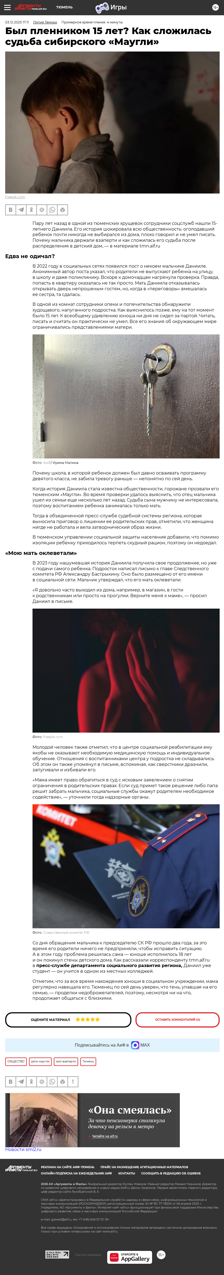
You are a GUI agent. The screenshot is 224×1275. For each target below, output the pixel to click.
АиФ (47, 463)
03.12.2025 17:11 (17, 22)
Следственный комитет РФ (66, 932)
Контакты (126, 1173)
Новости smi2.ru (23, 1149)
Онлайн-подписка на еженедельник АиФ (76, 1173)
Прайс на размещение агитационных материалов (144, 1167)
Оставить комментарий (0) (177, 1020)
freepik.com (15, 197)
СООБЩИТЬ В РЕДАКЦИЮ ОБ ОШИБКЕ (171, 1173)
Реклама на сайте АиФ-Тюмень (67, 1167)
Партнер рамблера (88, 1254)
